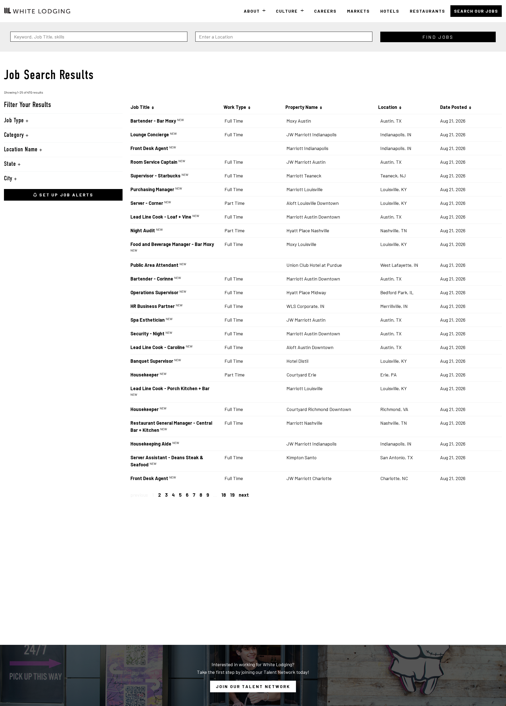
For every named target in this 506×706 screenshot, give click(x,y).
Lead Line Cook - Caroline (157, 347)
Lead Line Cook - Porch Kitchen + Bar (170, 388)
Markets (358, 10)
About (252, 10)
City (9, 179)
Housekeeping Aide (150, 444)
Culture (287, 10)
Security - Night (147, 333)
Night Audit (142, 230)
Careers (325, 10)
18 (223, 495)
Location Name (21, 150)
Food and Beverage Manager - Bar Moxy (172, 244)
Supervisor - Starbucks (155, 175)
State (11, 164)
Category (15, 135)
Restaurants (427, 10)
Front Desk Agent (149, 148)
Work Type (235, 107)
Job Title (141, 107)
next (244, 495)
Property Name (302, 107)
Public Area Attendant (154, 265)
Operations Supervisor (154, 292)
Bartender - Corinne (151, 279)
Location (388, 107)
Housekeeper (144, 375)
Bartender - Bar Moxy (153, 121)
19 (232, 495)
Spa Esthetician (147, 320)
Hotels (389, 10)
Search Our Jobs (476, 10)
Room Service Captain (153, 162)
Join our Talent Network (253, 686)
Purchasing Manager (152, 189)
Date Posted (454, 107)
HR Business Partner (152, 306)
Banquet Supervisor (151, 361)
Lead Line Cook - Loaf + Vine (160, 217)
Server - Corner (146, 203)
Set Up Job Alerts (65, 194)
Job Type (15, 121)
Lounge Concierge (149, 134)
